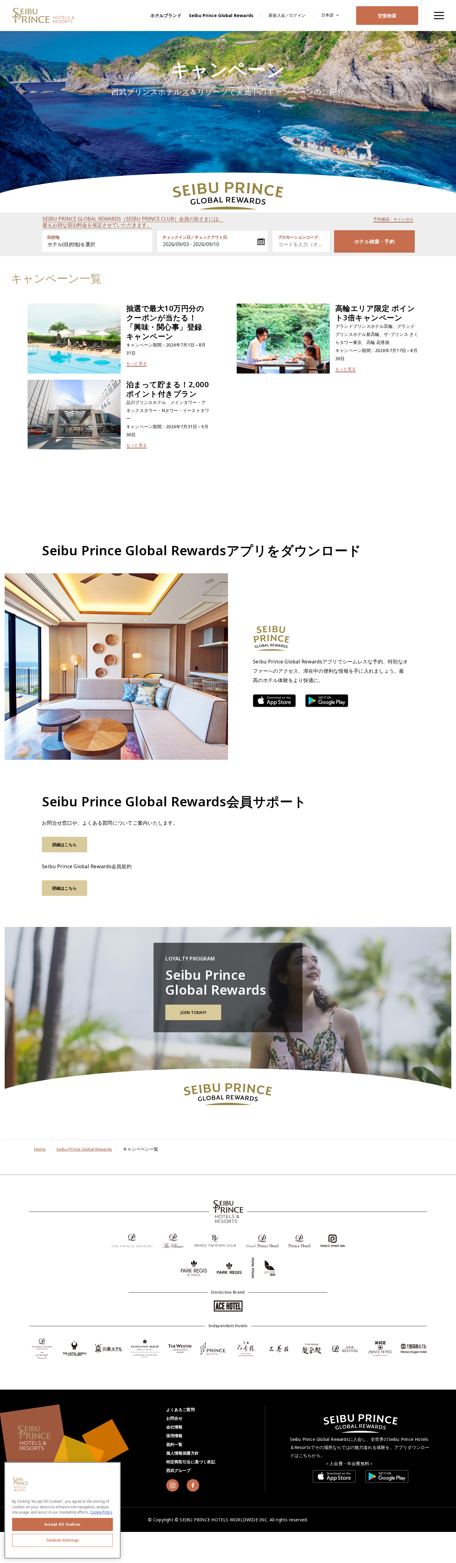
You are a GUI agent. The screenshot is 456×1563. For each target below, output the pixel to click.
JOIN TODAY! (193, 1012)
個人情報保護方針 (182, 1453)
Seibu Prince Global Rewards (221, 15)
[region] (438, 15)
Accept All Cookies (62, 1524)
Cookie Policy (101, 1512)
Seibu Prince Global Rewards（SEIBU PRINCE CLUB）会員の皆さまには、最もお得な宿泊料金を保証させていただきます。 (133, 221)
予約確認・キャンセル (393, 219)
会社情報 (174, 1427)
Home (40, 1149)
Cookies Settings (62, 1540)
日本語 (327, 15)
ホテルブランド (165, 15)
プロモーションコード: (298, 237)
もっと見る (136, 363)
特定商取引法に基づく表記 (190, 1461)
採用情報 (174, 1435)
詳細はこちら (64, 844)
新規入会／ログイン (287, 15)
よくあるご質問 (180, 1409)
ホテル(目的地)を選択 (71, 244)
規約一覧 (174, 1444)
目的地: (53, 237)
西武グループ (178, 1470)
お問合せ (174, 1418)
